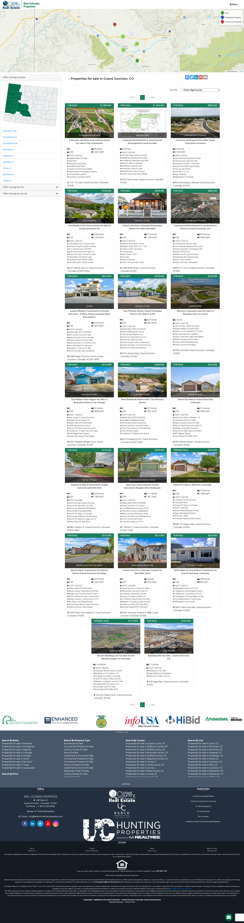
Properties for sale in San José (17, 761)
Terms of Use (152, 851)
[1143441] (137, 61)
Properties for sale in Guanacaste (18, 768)
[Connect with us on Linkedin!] (32, 823)
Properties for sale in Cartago (16, 755)
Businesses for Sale (73, 743)
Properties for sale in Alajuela (16, 749)
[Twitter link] (40, 823)
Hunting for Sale (72, 777)
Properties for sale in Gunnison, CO (205, 768)
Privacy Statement (91, 851)
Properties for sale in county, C (141, 761)
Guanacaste (10, 143)
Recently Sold (212, 851)
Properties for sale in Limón (15, 758)
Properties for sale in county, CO (142, 777)
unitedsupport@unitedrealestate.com (109, 882)
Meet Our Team (212, 848)
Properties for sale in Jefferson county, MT (147, 746)
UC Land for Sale (203, 811)
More (127, 784)
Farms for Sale (71, 752)
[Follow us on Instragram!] (56, 823)
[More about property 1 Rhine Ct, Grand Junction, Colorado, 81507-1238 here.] (142, 490)
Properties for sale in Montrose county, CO (147, 752)
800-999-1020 (162, 871)
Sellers (152, 848)
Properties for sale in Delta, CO (203, 758)
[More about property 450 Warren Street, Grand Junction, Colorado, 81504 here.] (195, 404)
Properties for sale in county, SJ (141, 774)
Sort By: (174, 90)
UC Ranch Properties (203, 806)
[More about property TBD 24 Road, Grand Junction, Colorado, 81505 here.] (195, 314)
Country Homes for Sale (76, 749)
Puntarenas (10, 137)
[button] (30, 187)
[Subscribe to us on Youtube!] (48, 823)
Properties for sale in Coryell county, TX (145, 743)
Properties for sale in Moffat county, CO (145, 749)
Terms (241, 71)
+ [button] (3, 11)
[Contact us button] (229, 917)
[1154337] (115, 24)
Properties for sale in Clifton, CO (204, 777)
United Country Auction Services (203, 801)
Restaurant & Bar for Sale (76, 771)
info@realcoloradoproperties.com (46, 816)
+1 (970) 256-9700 (46, 806)
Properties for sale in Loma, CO (203, 743)
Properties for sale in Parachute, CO (205, 774)
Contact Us (32, 851)
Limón (7, 168)
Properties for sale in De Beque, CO (205, 755)
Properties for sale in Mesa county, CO (145, 771)
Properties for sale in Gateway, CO (205, 752)
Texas (7, 180)
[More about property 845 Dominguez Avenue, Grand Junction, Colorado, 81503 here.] (195, 145)
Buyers (92, 848)
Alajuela (8, 155)
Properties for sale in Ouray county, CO (145, 764)
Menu (235, 4)
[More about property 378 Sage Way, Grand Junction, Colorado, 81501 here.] (168, 652)
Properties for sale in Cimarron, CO (205, 761)
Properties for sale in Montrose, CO (205, 746)
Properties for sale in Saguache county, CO (147, 758)
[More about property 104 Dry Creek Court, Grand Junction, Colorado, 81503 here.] (115, 659)
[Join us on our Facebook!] (25, 823)
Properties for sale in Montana (17, 743)
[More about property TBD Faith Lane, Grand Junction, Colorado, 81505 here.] (142, 143)
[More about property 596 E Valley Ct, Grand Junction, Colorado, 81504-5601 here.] (89, 490)
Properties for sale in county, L (141, 768)
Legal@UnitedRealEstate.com (181, 889)
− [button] (3, 15)
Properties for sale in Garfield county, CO (146, 755)
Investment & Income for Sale (79, 755)
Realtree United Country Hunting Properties (203, 822)
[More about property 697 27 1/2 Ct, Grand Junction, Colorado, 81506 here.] (195, 231)
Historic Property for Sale (76, 764)
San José (8, 174)
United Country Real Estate (203, 796)
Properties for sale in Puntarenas (18, 746)
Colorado (10, 131)
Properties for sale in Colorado (17, 752)
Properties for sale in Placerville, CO (205, 771)
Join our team (203, 817)
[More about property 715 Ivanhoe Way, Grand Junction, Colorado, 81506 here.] (142, 316)
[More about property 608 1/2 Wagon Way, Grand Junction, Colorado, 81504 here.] (195, 488)
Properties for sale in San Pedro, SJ (205, 749)
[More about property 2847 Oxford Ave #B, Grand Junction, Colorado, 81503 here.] (195, 572)
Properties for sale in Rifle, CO (202, 764)
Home (32, 848)
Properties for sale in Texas (15, 764)
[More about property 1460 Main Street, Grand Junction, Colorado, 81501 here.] (142, 231)
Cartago (8, 162)
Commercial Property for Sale (78, 746)
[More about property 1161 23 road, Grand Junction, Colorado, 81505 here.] (89, 145)
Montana (8, 149)
